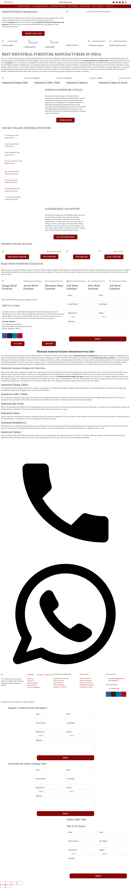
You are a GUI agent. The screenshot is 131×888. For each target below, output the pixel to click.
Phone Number (73, 304)
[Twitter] (117, 2)
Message (71, 321)
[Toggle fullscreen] (8, 883)
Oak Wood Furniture (72, 287)
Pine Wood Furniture (94, 287)
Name (70, 295)
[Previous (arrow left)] (2, 886)
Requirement (73, 313)
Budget (102, 313)
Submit (98, 339)
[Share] (14, 883)
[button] (126, 2)
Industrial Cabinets (77, 82)
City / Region (103, 304)
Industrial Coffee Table (47, 82)
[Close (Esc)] (20, 883)
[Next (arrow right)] (8, 886)
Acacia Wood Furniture (31, 287)
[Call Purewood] (65, 499)
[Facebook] (114, 2)
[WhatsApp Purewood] (65, 614)
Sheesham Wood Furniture (54, 287)
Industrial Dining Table (15, 82)
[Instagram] (120, 2)
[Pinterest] (123, 2)
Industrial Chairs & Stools (113, 82)
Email (101, 295)
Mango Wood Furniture (9, 287)
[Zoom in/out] (2, 883)
